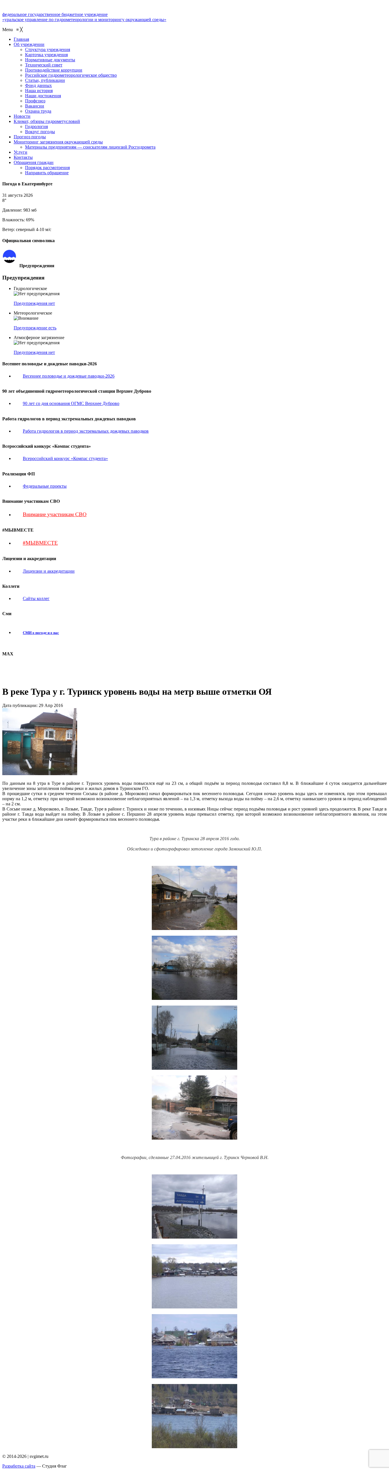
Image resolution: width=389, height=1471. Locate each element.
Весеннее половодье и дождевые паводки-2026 (68, 376)
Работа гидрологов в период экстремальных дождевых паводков (86, 431)
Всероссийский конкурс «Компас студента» (65, 458)
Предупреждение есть (35, 327)
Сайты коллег (36, 598)
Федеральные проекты (45, 486)
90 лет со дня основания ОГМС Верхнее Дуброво (71, 403)
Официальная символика (40, 252)
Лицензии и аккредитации (49, 571)
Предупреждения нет (34, 303)
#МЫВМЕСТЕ (40, 543)
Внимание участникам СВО (55, 514)
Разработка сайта (18, 1466)
